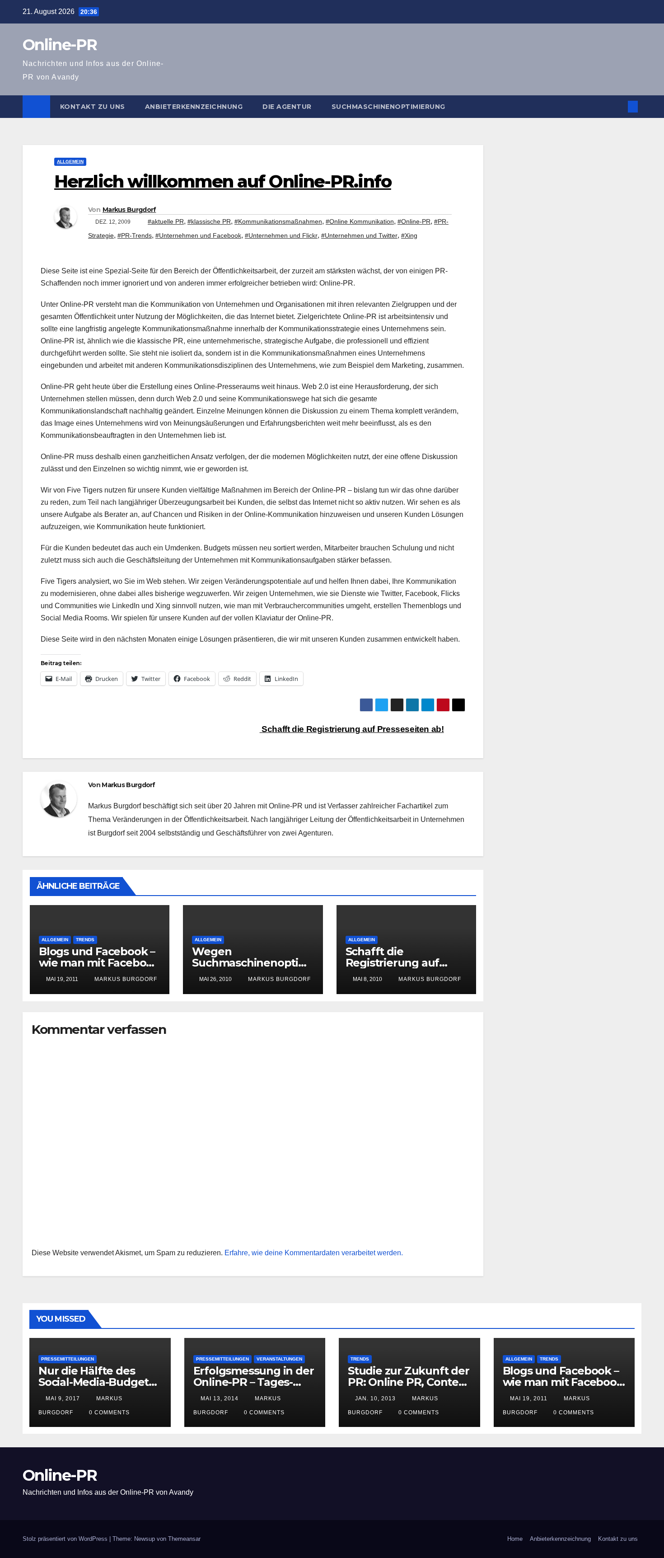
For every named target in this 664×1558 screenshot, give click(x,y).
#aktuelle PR (166, 221)
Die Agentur (287, 107)
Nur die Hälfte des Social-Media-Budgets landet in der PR (96, 1382)
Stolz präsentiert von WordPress (66, 1538)
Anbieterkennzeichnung (194, 107)
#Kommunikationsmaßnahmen (278, 221)
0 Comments (109, 1412)
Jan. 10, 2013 (375, 1398)
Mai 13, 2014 (219, 1398)
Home (515, 1538)
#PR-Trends (134, 235)
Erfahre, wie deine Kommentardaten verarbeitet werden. (313, 1253)
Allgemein (70, 161)
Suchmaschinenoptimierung (388, 107)
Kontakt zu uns (92, 107)
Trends (85, 939)
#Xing (409, 235)
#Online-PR (413, 221)
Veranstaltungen (279, 1358)
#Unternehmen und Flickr (281, 235)
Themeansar (184, 1538)
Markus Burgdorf (129, 210)
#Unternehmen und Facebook (198, 235)
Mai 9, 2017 (63, 1398)
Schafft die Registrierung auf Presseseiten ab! (352, 729)
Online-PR (60, 44)
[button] (618, 106)
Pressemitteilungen (67, 1358)
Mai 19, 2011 (528, 1398)
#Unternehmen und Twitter (359, 235)
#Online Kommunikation (360, 221)
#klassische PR (209, 221)
